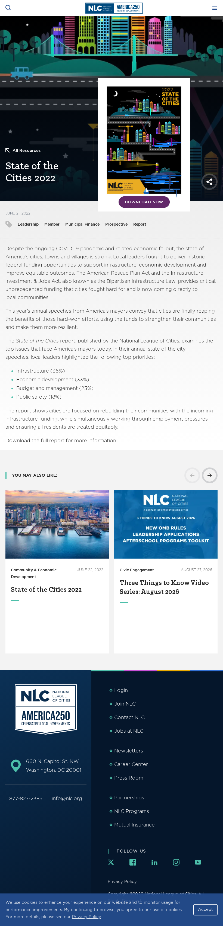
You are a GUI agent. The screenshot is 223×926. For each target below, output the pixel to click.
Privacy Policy (86, 916)
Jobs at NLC (128, 731)
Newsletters (128, 751)
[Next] (210, 475)
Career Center (131, 764)
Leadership (28, 224)
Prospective (116, 224)
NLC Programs (131, 811)
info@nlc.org (67, 798)
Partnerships (129, 797)
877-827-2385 (25, 798)
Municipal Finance (82, 224)
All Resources (27, 150)
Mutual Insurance (134, 825)
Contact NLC (129, 717)
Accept (205, 909)
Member (52, 224)
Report (139, 224)
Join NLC (125, 704)
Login (121, 690)
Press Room (128, 778)
